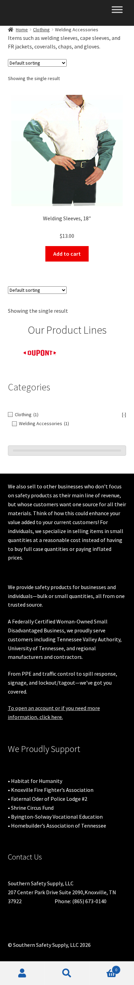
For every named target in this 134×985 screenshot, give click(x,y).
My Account (22, 973)
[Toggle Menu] (117, 9)
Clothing (41, 29)
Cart (103, 967)
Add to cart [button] (67, 253)
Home (22, 29)
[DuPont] (37, 353)
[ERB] (97, 350)
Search (67, 973)
